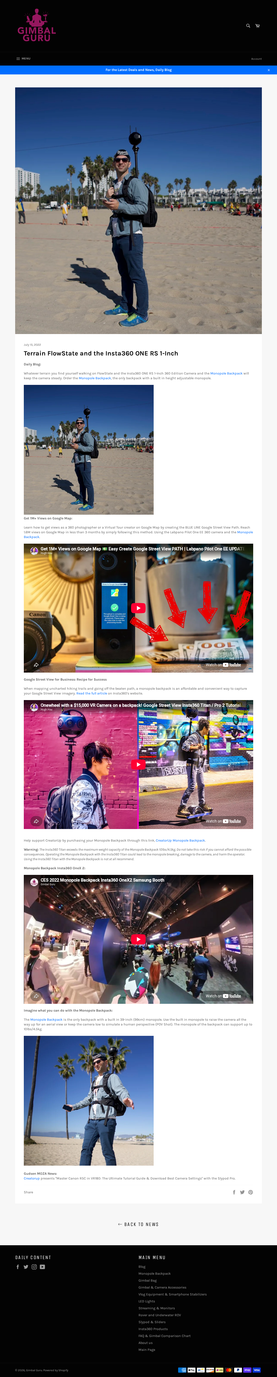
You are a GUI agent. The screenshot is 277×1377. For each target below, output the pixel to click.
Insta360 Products (153, 1329)
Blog (141, 1267)
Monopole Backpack (226, 373)
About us (145, 1343)
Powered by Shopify (55, 1370)
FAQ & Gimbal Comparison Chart (164, 1336)
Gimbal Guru (34, 1370)
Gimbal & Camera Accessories (162, 1287)
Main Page (146, 1350)
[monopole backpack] (89, 513)
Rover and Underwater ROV (159, 1315)
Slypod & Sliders (152, 1322)
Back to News (140, 1224)
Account (256, 58)
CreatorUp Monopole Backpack (180, 840)
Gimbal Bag (147, 1280)
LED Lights (146, 1301)
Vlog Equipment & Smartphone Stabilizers (172, 1294)
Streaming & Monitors (156, 1308)
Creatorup (32, 1178)
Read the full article (91, 693)
